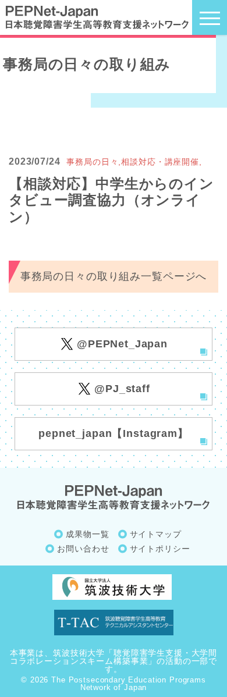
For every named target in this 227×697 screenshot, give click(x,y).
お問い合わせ (83, 548)
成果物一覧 (87, 534)
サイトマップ (156, 534)
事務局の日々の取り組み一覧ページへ (113, 276)
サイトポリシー (160, 548)
